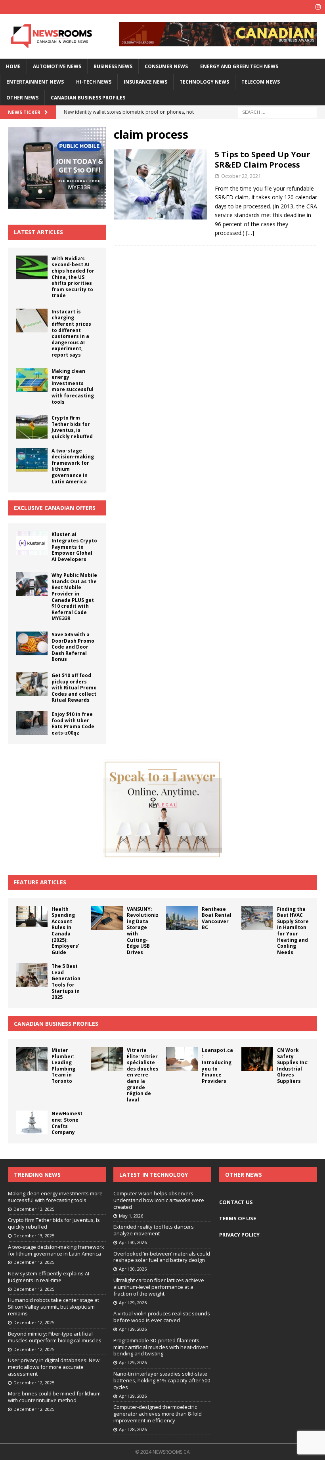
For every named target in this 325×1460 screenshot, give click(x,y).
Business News (113, 66)
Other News (22, 97)
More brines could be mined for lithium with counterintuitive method (54, 1397)
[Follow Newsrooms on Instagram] (318, 7)
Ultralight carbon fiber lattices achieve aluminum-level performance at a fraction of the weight (158, 1287)
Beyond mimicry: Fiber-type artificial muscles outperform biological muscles (54, 1337)
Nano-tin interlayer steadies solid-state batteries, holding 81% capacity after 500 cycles (161, 1380)
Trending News (37, 1174)
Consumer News (166, 66)
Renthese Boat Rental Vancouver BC (216, 918)
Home (13, 66)
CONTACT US (236, 1202)
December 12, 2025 (33, 1262)
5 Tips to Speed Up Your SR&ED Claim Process (262, 159)
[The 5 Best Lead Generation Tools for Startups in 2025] (32, 975)
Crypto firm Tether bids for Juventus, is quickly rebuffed (72, 427)
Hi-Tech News (93, 81)
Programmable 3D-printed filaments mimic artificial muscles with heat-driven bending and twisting (160, 1347)
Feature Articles (40, 882)
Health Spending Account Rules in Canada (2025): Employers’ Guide (65, 931)
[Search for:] (277, 111)
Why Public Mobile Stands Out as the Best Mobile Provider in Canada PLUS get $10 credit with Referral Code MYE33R (74, 597)
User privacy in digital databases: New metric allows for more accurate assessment (53, 1367)
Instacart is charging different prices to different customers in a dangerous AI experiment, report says (71, 333)
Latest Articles (38, 232)
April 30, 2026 (133, 1242)
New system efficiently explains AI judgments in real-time (48, 1277)
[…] (250, 233)
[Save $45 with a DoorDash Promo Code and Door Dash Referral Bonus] (32, 643)
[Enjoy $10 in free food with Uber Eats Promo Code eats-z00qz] (32, 723)
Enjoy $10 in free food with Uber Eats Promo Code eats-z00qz (73, 723)
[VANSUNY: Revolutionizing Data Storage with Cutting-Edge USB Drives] (107, 918)
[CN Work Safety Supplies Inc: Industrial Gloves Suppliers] (257, 1059)
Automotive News (57, 66)
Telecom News (260, 81)
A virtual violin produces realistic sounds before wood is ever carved (161, 1317)
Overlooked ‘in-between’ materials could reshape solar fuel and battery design (161, 1257)
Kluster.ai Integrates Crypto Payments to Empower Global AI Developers (74, 546)
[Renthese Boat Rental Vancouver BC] (182, 918)
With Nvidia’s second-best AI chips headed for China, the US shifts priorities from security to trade (73, 277)
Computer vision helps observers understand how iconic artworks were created (158, 1200)
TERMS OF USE (237, 1218)
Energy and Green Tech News (239, 66)
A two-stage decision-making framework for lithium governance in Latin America (73, 466)
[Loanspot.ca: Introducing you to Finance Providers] (182, 1059)
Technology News (204, 81)
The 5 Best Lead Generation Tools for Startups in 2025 (66, 981)
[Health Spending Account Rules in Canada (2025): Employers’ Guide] (32, 916)
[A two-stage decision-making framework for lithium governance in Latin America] (32, 459)
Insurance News (145, 81)
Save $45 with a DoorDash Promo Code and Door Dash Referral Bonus (73, 646)
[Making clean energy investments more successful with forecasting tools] (32, 380)
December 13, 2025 (33, 1209)
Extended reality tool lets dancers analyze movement (153, 1230)
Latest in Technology (153, 1174)
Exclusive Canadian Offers (55, 507)
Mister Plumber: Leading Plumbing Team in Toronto (63, 1065)
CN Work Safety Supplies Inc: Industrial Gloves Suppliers (293, 1065)
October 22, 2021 (241, 175)
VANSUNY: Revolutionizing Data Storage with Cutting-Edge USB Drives (143, 931)
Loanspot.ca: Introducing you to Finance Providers (217, 1065)
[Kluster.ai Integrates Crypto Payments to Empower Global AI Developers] (32, 543)
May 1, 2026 (131, 1216)
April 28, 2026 (133, 1429)
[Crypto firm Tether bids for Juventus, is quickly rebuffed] (32, 427)
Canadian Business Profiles (88, 97)
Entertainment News (35, 81)
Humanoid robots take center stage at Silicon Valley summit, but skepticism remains (53, 1306)
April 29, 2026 (133, 1302)
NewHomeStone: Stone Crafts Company (67, 1123)
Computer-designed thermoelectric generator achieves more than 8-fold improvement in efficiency (157, 1413)
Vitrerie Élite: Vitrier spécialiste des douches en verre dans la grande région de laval (143, 1075)
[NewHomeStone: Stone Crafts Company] (32, 1122)
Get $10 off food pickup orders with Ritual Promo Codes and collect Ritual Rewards (74, 687)
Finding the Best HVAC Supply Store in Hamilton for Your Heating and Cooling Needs (293, 931)
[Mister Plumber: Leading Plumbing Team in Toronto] (32, 1059)
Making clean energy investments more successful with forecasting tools (73, 386)
